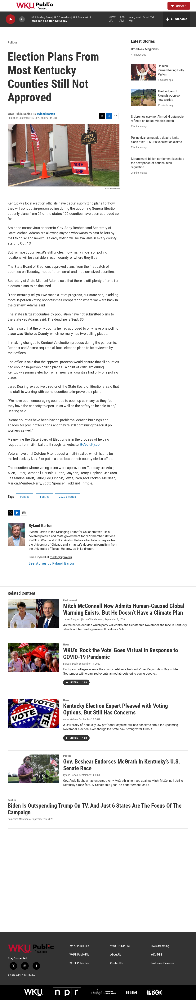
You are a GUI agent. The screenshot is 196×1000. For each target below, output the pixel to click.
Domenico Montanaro (19, 819)
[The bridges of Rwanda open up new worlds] (143, 97)
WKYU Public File (79, 946)
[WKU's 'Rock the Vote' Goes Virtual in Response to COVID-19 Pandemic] (33, 657)
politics (44, 496)
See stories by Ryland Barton (52, 563)
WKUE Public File (120, 946)
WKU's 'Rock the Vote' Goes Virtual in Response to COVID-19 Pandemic (120, 653)
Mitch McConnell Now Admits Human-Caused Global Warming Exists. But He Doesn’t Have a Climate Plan (123, 609)
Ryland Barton (46, 114)
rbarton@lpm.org (61, 557)
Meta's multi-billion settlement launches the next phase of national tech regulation (157, 163)
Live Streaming (160, 946)
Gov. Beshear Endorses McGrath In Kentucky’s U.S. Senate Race (121, 765)
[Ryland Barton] (16, 534)
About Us (115, 954)
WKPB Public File (79, 954)
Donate (180, 6)
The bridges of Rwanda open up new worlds (169, 95)
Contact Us (116, 963)
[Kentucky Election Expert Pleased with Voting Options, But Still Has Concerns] (33, 713)
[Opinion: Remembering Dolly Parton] (143, 72)
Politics (12, 42)
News (66, 644)
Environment (70, 600)
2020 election (67, 496)
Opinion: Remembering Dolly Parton (171, 70)
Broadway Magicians (145, 49)
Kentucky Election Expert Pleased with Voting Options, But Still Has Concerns (115, 709)
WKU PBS (156, 954)
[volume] (22, 19)
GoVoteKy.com (91, 445)
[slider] (28, 19)
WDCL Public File (79, 963)
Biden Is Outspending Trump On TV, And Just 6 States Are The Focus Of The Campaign (94, 809)
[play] (10, 19)
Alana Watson (70, 719)
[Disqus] (98, 880)
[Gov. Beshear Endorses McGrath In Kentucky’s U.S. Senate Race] (33, 769)
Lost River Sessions (162, 963)
